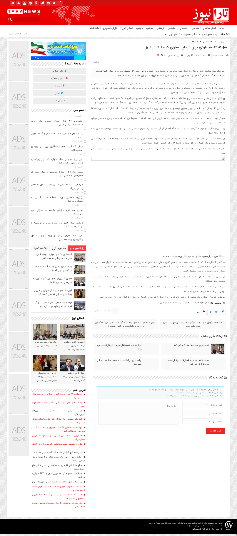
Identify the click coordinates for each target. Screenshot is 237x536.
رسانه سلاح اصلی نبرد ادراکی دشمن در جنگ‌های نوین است (190, 34)
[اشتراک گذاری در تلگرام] (210, 312)
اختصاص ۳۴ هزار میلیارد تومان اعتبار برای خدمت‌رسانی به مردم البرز (54, 256)
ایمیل (188, 55)
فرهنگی (160, 28)
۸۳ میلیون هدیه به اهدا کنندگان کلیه (191, 345)
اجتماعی (172, 28)
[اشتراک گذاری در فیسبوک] (222, 312)
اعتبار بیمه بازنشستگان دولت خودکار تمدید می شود (119, 347)
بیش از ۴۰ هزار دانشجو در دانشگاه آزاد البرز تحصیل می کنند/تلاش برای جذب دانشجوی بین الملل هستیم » (125, 324)
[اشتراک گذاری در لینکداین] (197, 312)
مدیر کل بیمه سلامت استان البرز (174, 302)
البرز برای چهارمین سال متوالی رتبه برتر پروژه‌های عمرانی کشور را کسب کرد (53, 292)
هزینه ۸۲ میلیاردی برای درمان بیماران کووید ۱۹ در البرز (186, 47)
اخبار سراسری (209, 28)
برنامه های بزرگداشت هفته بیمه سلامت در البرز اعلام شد (119, 362)
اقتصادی (184, 28)
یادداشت (94, 28)
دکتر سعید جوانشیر (200, 302)
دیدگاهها (39, 248)
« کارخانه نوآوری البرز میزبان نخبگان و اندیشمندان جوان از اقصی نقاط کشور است (192, 324)
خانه (221, 28)
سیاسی (195, 28)
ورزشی (139, 28)
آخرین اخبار (75, 248)
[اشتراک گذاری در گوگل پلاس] (204, 312)
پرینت (177, 55)
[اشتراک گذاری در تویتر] (216, 312)
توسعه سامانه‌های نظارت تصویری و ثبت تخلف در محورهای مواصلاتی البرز (52, 304)
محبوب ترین (57, 248)
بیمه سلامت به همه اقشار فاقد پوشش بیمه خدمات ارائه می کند (188, 362)
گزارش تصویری (110, 28)
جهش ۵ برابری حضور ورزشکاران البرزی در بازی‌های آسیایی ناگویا (52, 280)
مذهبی (149, 28)
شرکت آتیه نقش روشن (201, 529)
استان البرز (128, 28)
